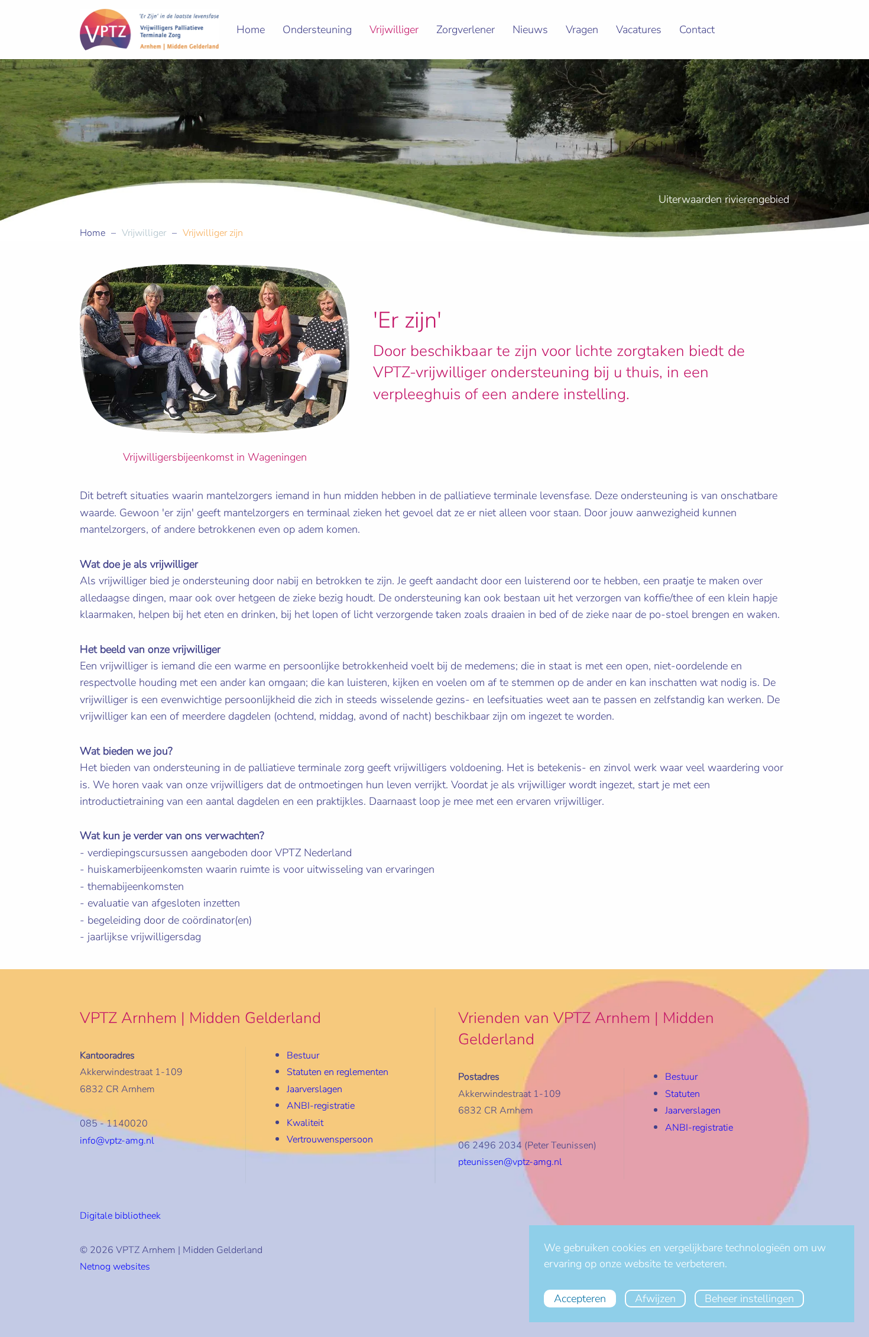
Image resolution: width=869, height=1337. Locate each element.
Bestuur (303, 1055)
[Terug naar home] (149, 29)
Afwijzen (655, 1298)
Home (250, 29)
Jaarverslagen (314, 1089)
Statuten (682, 1093)
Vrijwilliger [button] (394, 29)
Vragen (582, 29)
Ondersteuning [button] (317, 29)
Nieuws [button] (530, 29)
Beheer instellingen (749, 1298)
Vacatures (639, 29)
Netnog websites (115, 1266)
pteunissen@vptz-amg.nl (510, 1161)
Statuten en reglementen (337, 1072)
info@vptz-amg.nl (117, 1140)
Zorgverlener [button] (465, 29)
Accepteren (580, 1298)
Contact (697, 29)
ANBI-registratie (699, 1127)
